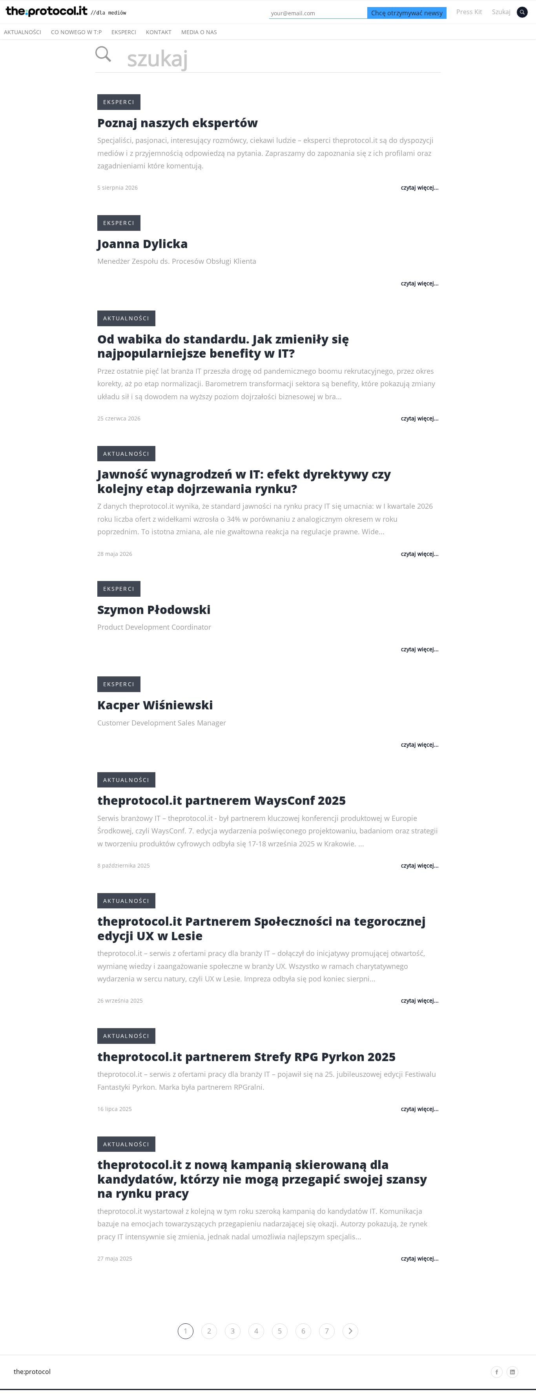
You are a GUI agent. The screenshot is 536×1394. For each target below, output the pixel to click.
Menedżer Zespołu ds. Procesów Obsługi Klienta (176, 261)
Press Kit (469, 11)
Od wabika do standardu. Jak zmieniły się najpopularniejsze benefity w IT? (223, 346)
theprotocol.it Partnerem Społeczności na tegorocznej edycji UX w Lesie (261, 928)
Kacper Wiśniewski (155, 705)
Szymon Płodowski (154, 609)
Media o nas (199, 32)
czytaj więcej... (420, 187)
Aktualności (22, 32)
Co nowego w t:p (76, 32)
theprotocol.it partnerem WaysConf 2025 (221, 800)
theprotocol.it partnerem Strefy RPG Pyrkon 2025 (246, 1057)
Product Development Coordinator (154, 627)
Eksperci (123, 32)
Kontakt (158, 32)
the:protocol (32, 1371)
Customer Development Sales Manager (161, 722)
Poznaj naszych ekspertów (177, 123)
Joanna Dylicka (142, 244)
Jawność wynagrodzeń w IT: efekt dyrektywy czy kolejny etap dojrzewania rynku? (244, 481)
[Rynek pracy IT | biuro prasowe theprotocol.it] (75, 19)
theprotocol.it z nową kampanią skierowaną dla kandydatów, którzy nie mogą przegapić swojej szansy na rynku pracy (262, 1178)
